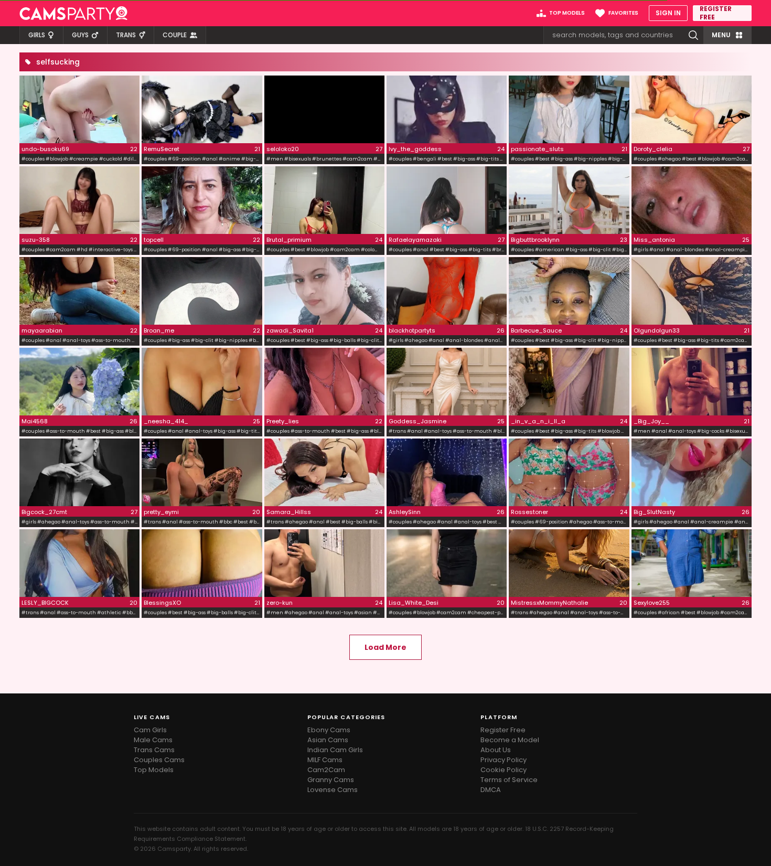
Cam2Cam (326, 769)
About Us (495, 749)
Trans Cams (154, 749)
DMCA (490, 789)
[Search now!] (693, 35)
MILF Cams (324, 759)
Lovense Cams (332, 789)
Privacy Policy (503, 759)
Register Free (503, 729)
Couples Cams (159, 759)
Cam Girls (150, 729)
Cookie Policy (503, 769)
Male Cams (153, 739)
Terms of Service (509, 779)
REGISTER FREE (716, 13)
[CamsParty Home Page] (73, 13)
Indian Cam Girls (335, 749)
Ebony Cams (328, 729)
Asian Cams (327, 739)
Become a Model (509, 739)
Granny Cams (330, 779)
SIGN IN (668, 12)
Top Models (154, 769)
